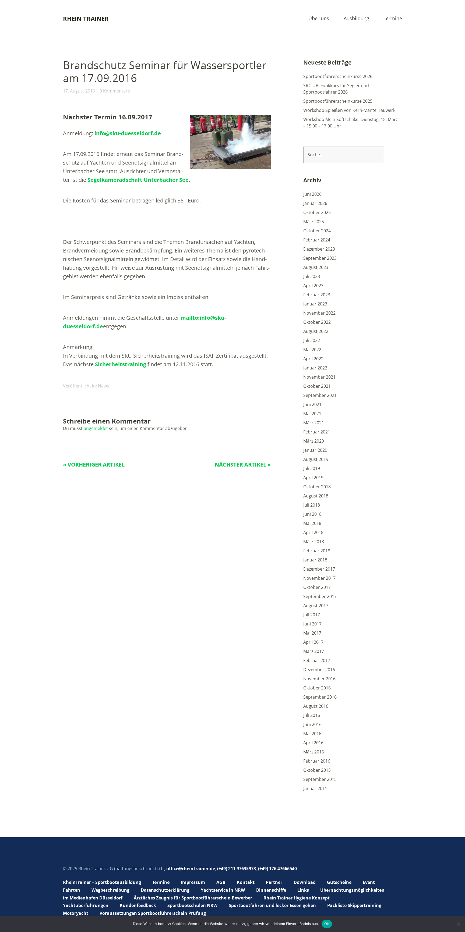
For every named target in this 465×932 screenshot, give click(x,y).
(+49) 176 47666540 (277, 868)
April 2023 (313, 286)
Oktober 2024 (317, 231)
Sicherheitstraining (120, 364)
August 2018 (315, 496)
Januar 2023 (315, 304)
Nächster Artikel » (243, 464)
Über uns (318, 19)
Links (303, 890)
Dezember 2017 (319, 569)
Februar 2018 (316, 551)
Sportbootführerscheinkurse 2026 (337, 76)
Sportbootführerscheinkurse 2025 (337, 101)
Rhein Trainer (86, 19)
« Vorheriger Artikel (94, 464)
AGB (221, 882)
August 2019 (315, 459)
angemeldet (96, 428)
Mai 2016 (312, 734)
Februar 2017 (316, 660)
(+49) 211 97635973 (236, 868)
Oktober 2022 (317, 322)
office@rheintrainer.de (190, 868)
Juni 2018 (312, 514)
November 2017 (319, 578)
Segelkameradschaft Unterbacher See (138, 179)
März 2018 (313, 542)
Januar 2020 (315, 450)
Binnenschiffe (271, 890)
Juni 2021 (312, 404)
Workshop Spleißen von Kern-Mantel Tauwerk (349, 110)
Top (396, 914)
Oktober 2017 (317, 587)
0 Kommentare (115, 91)
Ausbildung (356, 19)
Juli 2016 (311, 715)
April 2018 (313, 532)
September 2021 (320, 395)
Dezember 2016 (319, 670)
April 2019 (313, 478)
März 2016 (313, 752)
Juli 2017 (311, 615)
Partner (274, 882)
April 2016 (313, 743)
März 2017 (313, 651)
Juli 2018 (311, 505)
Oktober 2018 (317, 487)
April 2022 (313, 359)
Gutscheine (339, 882)
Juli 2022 (311, 340)
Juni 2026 (312, 194)
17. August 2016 (79, 91)
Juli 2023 (311, 276)
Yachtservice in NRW (223, 890)
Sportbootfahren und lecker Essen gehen (272, 905)
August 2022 (315, 331)
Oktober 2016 (317, 688)
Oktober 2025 (317, 212)
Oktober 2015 (317, 770)
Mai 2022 (312, 350)
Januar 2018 (315, 560)
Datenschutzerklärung (165, 890)
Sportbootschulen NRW (192, 905)
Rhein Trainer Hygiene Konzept (296, 898)
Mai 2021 (312, 414)
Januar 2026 (315, 203)
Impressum (193, 882)
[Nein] (458, 924)
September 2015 (320, 779)
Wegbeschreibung (110, 890)
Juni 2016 (312, 724)
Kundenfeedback (138, 905)
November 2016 (319, 679)
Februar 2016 (316, 761)
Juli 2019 (311, 468)
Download (305, 882)
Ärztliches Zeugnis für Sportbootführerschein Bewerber (193, 898)
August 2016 (315, 706)
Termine (393, 19)
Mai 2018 (312, 523)
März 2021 (313, 423)
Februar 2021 (316, 432)
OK (326, 924)
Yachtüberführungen (85, 905)
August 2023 (315, 267)
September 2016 (320, 697)
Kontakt (246, 882)
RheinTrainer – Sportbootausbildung (102, 882)
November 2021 (319, 377)
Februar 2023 (316, 295)
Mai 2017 (312, 633)
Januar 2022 (315, 368)
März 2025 (313, 222)
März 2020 (313, 441)
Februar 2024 (316, 240)
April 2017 (313, 642)
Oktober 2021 (317, 386)
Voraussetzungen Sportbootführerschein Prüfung (153, 913)
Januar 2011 (315, 788)
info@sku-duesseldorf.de (127, 133)
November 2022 (319, 313)
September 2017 (320, 596)
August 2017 (315, 606)
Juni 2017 (312, 624)
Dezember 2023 (319, 249)
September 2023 (320, 258)
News (103, 386)
